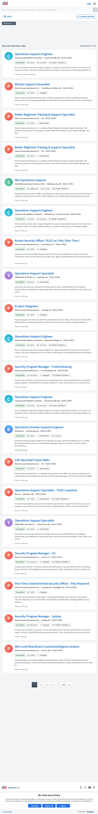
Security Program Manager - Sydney (38, 616)
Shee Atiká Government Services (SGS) (30, 184)
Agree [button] (63, 805)
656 (63, 684)
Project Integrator (26, 306)
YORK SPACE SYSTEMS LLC (25, 277)
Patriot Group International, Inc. (27, 88)
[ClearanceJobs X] (85, 787)
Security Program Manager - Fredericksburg (43, 367)
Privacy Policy (7, 811)
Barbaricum (19, 431)
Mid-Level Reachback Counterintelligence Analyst (47, 647)
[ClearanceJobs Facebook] (80, 787)
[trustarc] (90, 811)
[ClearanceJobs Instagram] (93, 787)
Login (88, 3)
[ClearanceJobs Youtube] (89, 787)
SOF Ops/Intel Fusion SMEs (32, 460)
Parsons (18, 494)
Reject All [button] (49, 805)
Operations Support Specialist (34, 273)
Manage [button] (34, 805)
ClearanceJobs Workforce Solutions (28, 58)
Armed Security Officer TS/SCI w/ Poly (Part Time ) (47, 241)
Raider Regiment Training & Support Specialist (45, 114)
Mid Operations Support (30, 180)
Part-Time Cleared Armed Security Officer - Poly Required (52, 583)
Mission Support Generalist (32, 84)
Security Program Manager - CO (35, 553)
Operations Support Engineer (34, 54)
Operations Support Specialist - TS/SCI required (46, 490)
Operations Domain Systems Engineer (39, 427)
